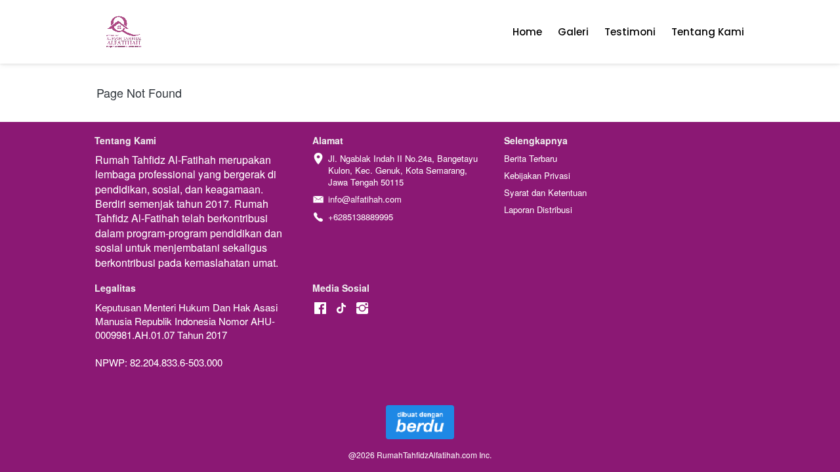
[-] (320, 308)
